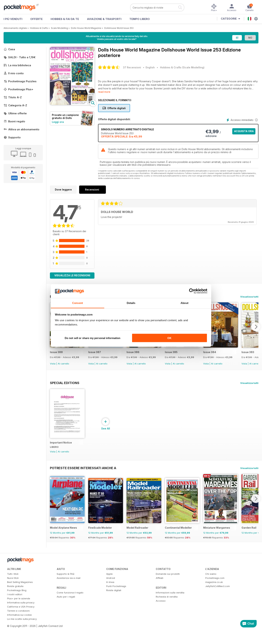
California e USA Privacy (20, 606)
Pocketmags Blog (16, 590)
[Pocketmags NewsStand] (21, 7)
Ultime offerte (17, 113)
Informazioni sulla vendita (170, 592)
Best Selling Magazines (20, 582)
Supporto (14, 137)
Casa (11, 49)
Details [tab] (131, 302)
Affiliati (159, 578)
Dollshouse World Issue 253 (118, 28)
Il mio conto (16, 73)
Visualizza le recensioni (72, 275)
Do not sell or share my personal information (92, 338)
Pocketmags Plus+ (20, 89)
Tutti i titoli (12, 573)
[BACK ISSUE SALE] (220, 346)
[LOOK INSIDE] (72, 103)
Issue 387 (94, 352)
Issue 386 (133, 352)
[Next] (255, 326)
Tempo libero (139, 19)
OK (169, 338)
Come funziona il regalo (70, 592)
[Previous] (52, 498)
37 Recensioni (132, 67)
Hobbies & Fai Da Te (65, 19)
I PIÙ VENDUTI (13, 19)
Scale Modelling (59, 28)
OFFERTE (36, 19)
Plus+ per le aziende (18, 598)
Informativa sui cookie (19, 614)
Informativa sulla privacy (20, 602)
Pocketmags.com (214, 578)
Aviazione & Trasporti (104, 19)
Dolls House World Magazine (86, 28)
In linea (110, 582)
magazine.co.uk (214, 582)
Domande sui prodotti (168, 573)
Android (110, 578)
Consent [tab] (77, 302)
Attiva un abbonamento (23, 129)
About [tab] (184, 302)
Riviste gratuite (15, 586)
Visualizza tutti (249, 296)
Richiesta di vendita (167, 596)
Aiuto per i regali (66, 596)
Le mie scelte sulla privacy (22, 618)
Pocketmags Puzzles (22, 81)
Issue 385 (171, 352)
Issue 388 (56, 352)
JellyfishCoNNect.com (217, 586)
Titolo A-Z (15, 97)
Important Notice (61, 442)
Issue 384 (209, 352)
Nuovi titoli (13, 578)
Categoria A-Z (17, 105)
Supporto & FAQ (65, 573)
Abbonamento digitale (15, 28)
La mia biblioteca (19, 65)
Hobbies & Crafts (39, 28)
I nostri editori (14, 594)
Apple (109, 573)
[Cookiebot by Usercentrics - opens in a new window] (191, 291)
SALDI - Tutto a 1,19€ (21, 57)
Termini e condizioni (18, 610)
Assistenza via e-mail (68, 578)
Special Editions (64, 383)
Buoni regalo (16, 121)
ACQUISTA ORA (244, 131)
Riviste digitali (113, 590)
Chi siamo (210, 573)
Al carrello (63, 363)
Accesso (161, 600)
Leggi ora (58, 121)
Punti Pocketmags (116, 586)
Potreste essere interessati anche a (83, 468)
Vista (52, 363)
